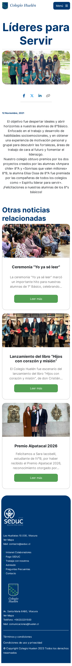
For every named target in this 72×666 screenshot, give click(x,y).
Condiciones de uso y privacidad (22, 642)
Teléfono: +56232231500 (17, 619)
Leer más (36, 299)
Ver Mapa (8, 539)
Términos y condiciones (17, 636)
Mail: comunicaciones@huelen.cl (21, 623)
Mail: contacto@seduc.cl (16, 544)
